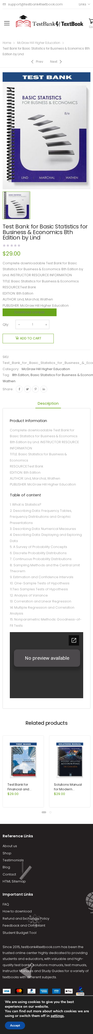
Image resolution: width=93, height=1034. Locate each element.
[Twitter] (27, 389)
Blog (6, 867)
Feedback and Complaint (24, 925)
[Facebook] (19, 389)
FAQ (6, 904)
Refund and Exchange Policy (26, 918)
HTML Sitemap (14, 881)
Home (7, 43)
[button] (44, 812)
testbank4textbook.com (40, 947)
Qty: (6, 324)
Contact (9, 874)
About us (10, 846)
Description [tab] (48, 403)
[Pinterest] (35, 389)
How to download (17, 911)
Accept (15, 1025)
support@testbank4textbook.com (35, 4)
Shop (7, 853)
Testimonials (13, 860)
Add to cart (30, 338)
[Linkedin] (43, 389)
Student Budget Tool (19, 932)
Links (82, 4)
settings (57, 1016)
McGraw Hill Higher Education (38, 43)
